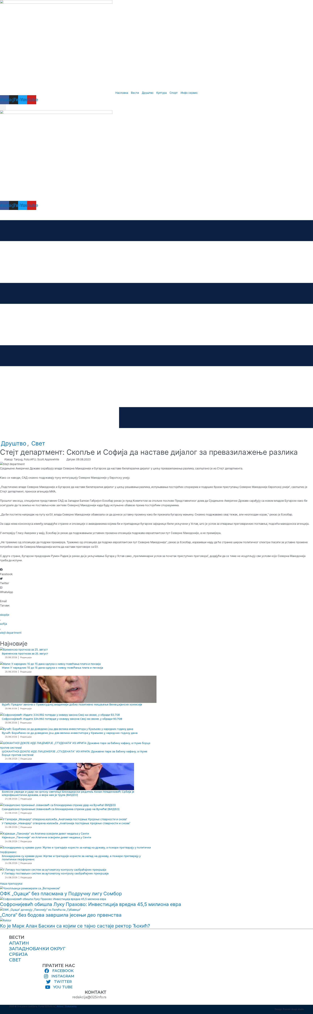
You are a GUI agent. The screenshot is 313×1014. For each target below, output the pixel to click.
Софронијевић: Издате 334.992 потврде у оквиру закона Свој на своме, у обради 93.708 (62, 718)
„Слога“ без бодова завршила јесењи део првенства (61, 915)
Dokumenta (71, 1006)
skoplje (4, 614)
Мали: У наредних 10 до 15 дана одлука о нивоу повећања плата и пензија (52, 667)
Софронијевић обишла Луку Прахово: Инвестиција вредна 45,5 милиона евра (90, 904)
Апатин (19, 943)
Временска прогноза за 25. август (25, 653)
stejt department (10, 632)
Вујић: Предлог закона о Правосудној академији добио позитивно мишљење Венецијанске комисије (72, 704)
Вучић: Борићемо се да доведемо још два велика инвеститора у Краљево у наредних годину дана (69, 733)
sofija (3, 623)
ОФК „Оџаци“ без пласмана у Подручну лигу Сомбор (61, 893)
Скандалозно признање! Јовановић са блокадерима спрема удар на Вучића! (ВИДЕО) (60, 809)
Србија (18, 954)
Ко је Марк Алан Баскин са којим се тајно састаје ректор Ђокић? (75, 926)
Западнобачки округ (37, 948)
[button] (3, 107)
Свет (38, 443)
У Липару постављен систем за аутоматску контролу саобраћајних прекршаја (55, 873)
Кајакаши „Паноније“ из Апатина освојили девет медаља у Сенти (46, 837)
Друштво (13, 443)
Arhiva (60, 1006)
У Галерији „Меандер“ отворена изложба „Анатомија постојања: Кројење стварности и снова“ (66, 823)
